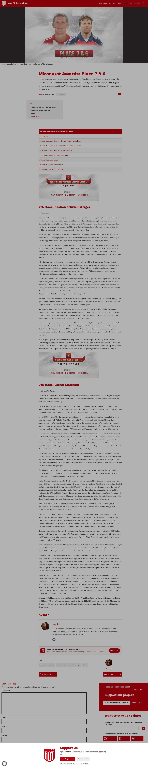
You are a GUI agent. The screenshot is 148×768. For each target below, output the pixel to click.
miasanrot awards (62, 665)
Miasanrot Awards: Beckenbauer (51, 164)
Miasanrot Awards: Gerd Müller (51, 169)
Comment (6, 691)
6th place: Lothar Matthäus (41, 110)
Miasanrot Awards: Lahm (48, 160)
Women (112, 3)
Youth (119, 3)
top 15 (85, 665)
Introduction (43, 136)
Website (4, 735)
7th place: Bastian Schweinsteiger (43, 107)
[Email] (53, 639)
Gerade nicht (83, 759)
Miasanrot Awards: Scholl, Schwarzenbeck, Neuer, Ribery (60, 141)
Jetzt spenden (67, 759)
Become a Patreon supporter (117, 702)
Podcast (137, 3)
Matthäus (51, 665)
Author (33, 113)
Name (4, 717)
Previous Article (47, 674)
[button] (4, 763)
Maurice (41, 94)
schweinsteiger (75, 665)
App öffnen (114, 650)
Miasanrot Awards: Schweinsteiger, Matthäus (55, 150)
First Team (103, 3)
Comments (35, 116)
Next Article (108, 674)
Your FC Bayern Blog (18, 3)
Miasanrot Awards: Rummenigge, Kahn (54, 155)
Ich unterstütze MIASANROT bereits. (74, 764)
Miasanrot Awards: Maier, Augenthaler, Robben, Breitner (60, 145)
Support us (127, 3)
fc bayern (43, 665)
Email (4, 726)
